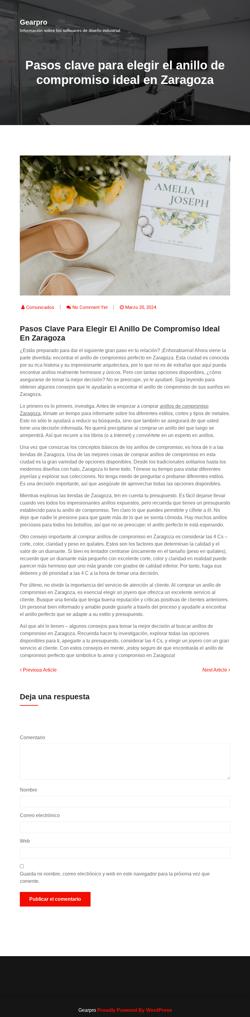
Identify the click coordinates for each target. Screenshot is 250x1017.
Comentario (34, 737)
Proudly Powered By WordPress (134, 1010)
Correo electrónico (41, 815)
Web (25, 841)
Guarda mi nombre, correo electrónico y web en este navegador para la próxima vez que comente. (115, 877)
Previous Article (39, 670)
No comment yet (90, 307)
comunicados (40, 307)
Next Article (215, 670)
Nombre (30, 789)
